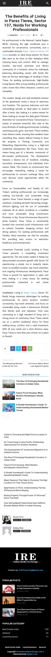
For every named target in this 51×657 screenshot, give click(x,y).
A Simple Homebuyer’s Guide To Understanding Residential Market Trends (32, 407)
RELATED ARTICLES (11, 375)
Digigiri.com (32, 654)
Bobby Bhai (14, 35)
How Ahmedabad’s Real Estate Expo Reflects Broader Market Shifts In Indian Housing (24, 504)
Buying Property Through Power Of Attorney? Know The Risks (25, 496)
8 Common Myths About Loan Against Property (38, 364)
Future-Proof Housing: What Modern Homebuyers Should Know (29, 396)
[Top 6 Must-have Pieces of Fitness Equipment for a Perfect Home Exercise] (8, 612)
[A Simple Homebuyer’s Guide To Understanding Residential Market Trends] (8, 407)
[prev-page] (4, 416)
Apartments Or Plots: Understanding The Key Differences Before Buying (25, 489)
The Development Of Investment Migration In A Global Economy (26, 451)
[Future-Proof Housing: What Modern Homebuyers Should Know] (8, 396)
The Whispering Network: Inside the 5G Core (12, 364)
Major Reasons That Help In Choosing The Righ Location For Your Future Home (25, 481)
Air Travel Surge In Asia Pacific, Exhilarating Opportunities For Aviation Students (24, 443)
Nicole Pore (18, 517)
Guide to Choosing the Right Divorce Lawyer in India (25, 435)
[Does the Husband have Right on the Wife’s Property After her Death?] (8, 600)
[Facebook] (12, 348)
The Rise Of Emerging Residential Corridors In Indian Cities (25, 458)
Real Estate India (15, 9)
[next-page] (8, 416)
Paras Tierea (30, 292)
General (42, 647)
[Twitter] (18, 348)
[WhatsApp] (29, 348)
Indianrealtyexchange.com (30, 651)
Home (4, 9)
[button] (4, 3)
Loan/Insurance (30, 647)
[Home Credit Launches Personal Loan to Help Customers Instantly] (8, 589)
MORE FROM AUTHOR (31, 375)
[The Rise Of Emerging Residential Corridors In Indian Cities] (8, 384)
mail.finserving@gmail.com (31, 570)
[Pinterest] (24, 348)
